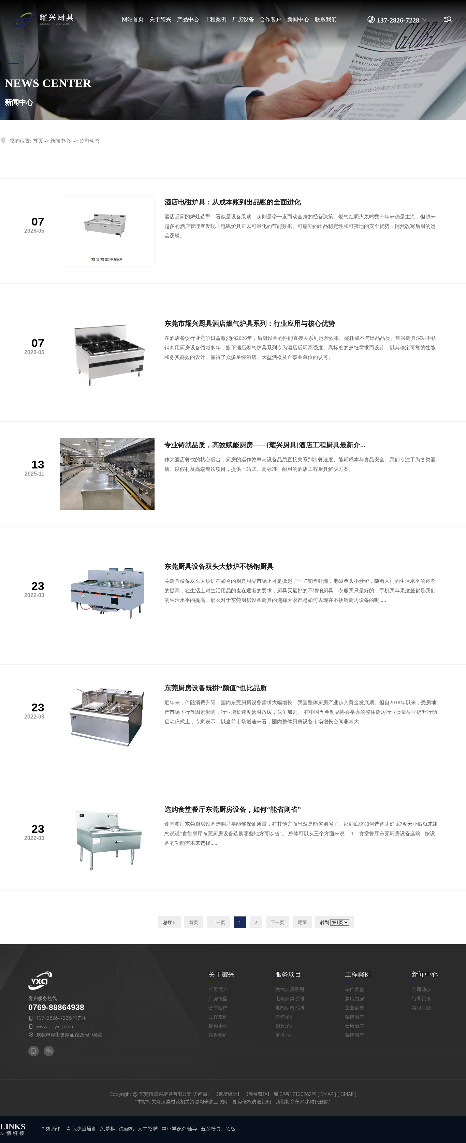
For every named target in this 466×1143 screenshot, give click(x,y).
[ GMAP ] (346, 1094)
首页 (38, 141)
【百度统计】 (228, 1094)
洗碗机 (126, 1129)
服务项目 (288, 974)
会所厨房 (354, 1026)
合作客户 (218, 1008)
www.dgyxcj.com (54, 1026)
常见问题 (421, 1008)
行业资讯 (421, 998)
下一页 (277, 922)
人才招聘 (147, 1129)
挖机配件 (52, 1129)
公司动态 (89, 141)
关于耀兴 (221, 974)
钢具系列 (284, 1026)
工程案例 (218, 1017)
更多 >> (283, 1035)
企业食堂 (354, 1008)
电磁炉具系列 (289, 998)
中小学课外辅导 (179, 1129)
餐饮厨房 (354, 1017)
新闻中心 (60, 141)
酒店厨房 (354, 998)
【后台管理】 (258, 1094)
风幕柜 (107, 1129)
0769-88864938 (56, 1007)
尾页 (302, 922)
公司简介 (218, 989)
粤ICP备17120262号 (295, 1094)
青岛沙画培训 (81, 1129)
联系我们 (218, 1035)
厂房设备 (218, 998)
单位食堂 (354, 989)
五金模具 (211, 1129)
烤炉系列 (284, 1017)
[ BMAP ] (327, 1094)
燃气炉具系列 (289, 989)
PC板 (230, 1129)
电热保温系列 (289, 1008)
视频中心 (218, 1026)
